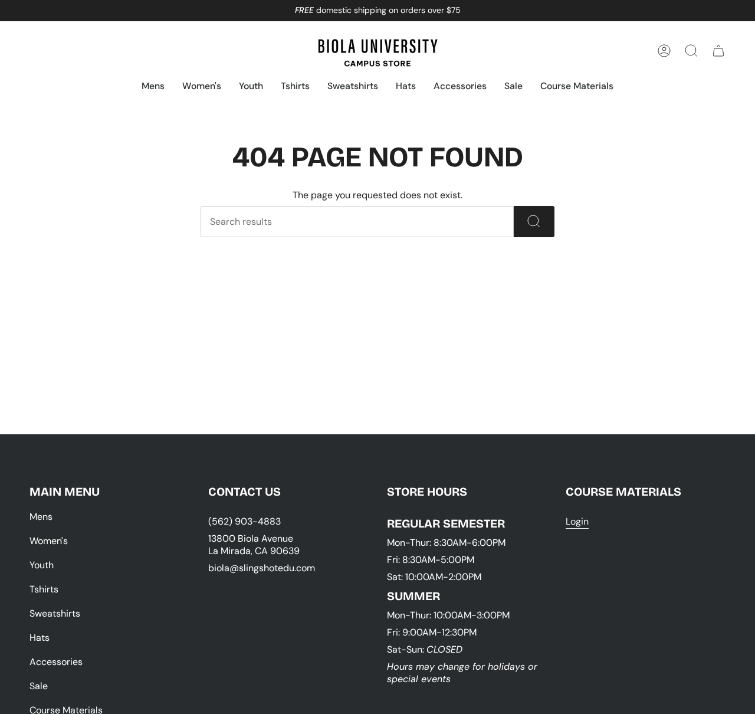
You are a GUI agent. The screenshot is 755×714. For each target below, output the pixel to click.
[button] (153, 87)
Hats (39, 637)
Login (577, 521)
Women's (48, 541)
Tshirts (43, 589)
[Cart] (718, 51)
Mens (40, 516)
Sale (38, 686)
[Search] (534, 221)
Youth (41, 565)
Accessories (56, 662)
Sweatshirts (54, 613)
